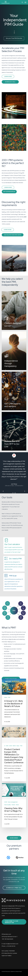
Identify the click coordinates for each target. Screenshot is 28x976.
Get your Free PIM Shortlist (14, 38)
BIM (7, 745)
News (5, 697)
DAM (10, 745)
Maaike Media (19, 971)
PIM (9, 697)
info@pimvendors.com (12, 943)
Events (13, 804)
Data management (13, 802)
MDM (14, 745)
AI (4, 745)
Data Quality (7, 804)
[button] (25, 2)
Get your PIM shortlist (9, 191)
